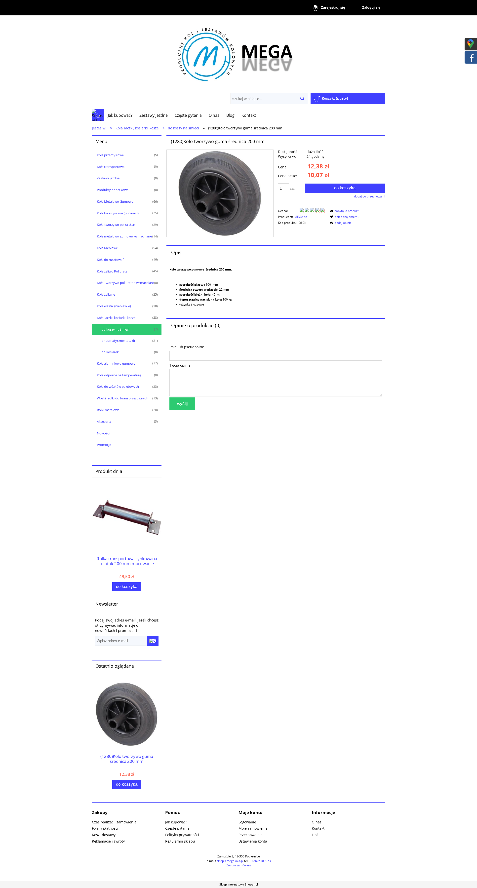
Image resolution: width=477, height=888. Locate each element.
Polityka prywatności (182, 834)
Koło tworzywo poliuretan (116, 224)
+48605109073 (260, 861)
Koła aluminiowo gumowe (116, 363)
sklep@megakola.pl (230, 861)
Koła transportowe (110, 166)
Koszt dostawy (104, 834)
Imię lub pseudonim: (186, 347)
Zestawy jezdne (108, 178)
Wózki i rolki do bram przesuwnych (122, 398)
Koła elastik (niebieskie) (114, 306)
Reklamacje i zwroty (108, 841)
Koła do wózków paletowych (118, 386)
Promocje (104, 444)
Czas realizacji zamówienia (114, 822)
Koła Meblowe (107, 248)
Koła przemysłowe (110, 155)
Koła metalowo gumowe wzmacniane (124, 236)
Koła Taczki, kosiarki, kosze (116, 317)
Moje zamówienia (253, 828)
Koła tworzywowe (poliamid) (118, 213)
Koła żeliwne (106, 294)
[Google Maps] (470, 43)
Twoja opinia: (180, 365)
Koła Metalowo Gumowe (115, 201)
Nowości (103, 433)
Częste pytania (177, 828)
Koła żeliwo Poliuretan (113, 271)
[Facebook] (470, 57)
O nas (316, 822)
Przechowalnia (250, 834)
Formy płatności (105, 828)
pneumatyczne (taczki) (118, 340)
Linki (315, 834)
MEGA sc (300, 217)
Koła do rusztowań (110, 259)
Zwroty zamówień (238, 865)
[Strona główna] (238, 53)
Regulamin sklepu (180, 841)
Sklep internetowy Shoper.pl (238, 884)
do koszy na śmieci (115, 329)
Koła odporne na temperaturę (119, 375)
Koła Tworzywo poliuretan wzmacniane (126, 282)
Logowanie (247, 822)
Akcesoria (104, 421)
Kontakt (318, 828)
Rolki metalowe (108, 410)
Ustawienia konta (252, 841)
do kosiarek (110, 352)
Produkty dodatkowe (112, 190)
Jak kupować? (176, 822)
